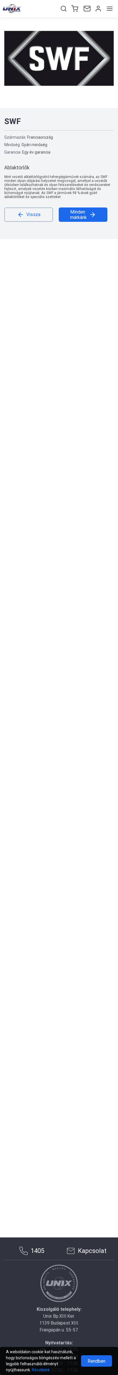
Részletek (41, 1370)
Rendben (96, 1361)
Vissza (33, 214)
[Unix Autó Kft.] (59, 1283)
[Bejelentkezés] (98, 8)
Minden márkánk (78, 214)
